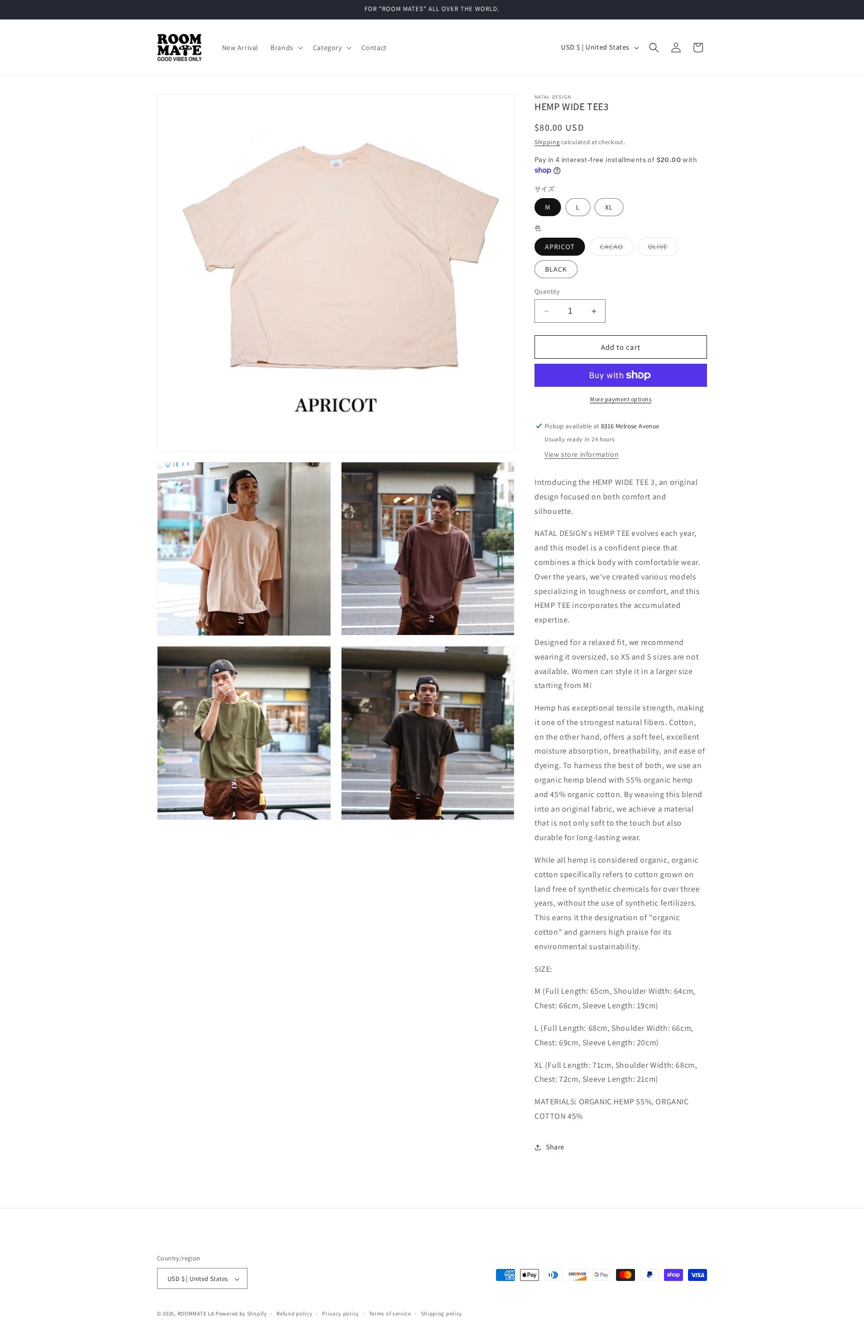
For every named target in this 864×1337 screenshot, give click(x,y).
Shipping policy (441, 1313)
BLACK (556, 269)
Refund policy (294, 1313)
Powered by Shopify (241, 1313)
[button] (285, 47)
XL (609, 207)
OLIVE (663, 249)
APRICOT (559, 246)
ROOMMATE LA (196, 1313)
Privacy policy (340, 1313)
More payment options (621, 399)
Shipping (547, 142)
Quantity (547, 291)
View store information (581, 454)
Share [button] (555, 1146)
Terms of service (390, 1313)
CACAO (617, 249)
